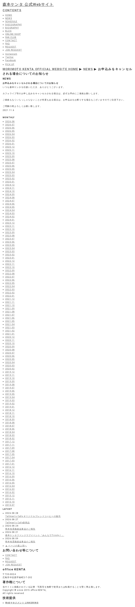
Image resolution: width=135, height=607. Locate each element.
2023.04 (10, 248)
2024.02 (10, 216)
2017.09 (10, 448)
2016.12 (10, 467)
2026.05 (10, 131)
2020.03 (10, 365)
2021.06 (10, 318)
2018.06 (10, 429)
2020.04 (10, 362)
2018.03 (10, 435)
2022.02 (10, 292)
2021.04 (10, 324)
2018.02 (10, 438)
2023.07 (10, 239)
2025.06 (10, 166)
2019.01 (10, 407)
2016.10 (10, 473)
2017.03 (10, 460)
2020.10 (10, 343)
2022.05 (10, 283)
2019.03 (10, 400)
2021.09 (10, 308)
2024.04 (10, 210)
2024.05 (10, 207)
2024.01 (10, 220)
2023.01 (10, 258)
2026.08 (10, 121)
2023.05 (10, 245)
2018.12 (10, 410)
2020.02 (10, 369)
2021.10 (10, 305)
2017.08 (10, 451)
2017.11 (10, 445)
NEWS (88, 69)
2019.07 (10, 388)
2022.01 (10, 296)
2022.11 (10, 264)
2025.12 (10, 147)
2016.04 (10, 486)
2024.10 (10, 191)
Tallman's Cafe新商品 (17, 522)
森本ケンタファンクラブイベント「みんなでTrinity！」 (34, 535)
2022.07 (10, 277)
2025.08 (10, 159)
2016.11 (10, 470)
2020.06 (10, 356)
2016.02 (10, 492)
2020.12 (10, 337)
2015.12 (10, 495)
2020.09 (10, 346)
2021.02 (10, 330)
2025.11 (10, 150)
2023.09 (10, 232)
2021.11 (10, 302)
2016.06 (10, 479)
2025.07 (10, 162)
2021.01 (10, 334)
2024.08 (10, 197)
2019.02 (10, 403)
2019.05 (10, 394)
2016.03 (10, 489)
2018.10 (10, 416)
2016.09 (10, 476)
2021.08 (10, 311)
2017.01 (10, 464)
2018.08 (10, 422)
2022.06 (10, 280)
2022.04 (10, 286)
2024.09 (10, 194)
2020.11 (10, 340)
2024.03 (10, 213)
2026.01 (10, 143)
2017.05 (10, 454)
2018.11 (10, 413)
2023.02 (10, 254)
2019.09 (10, 381)
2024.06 (10, 204)
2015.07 (10, 505)
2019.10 (10, 378)
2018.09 (10, 419)
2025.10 (10, 153)
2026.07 (10, 124)
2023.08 (10, 235)
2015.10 (10, 502)
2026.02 (10, 140)
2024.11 (10, 188)
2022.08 (10, 273)
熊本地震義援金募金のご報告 (20, 529)
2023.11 (10, 226)
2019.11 (10, 375)
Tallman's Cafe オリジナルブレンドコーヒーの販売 (33, 516)
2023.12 (10, 223)
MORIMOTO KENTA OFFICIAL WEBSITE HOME (40, 69)
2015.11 (10, 498)
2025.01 (10, 181)
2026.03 (10, 137)
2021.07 (10, 315)
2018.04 (10, 432)
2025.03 (10, 175)
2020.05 (10, 359)
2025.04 (10, 172)
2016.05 (10, 483)
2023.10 (10, 229)
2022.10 (10, 267)
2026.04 (10, 134)
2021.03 (10, 327)
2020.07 (10, 353)
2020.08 (10, 349)
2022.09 (10, 270)
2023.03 (10, 251)
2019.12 (10, 372)
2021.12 (10, 299)
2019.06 (10, 391)
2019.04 (10, 397)
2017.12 (10, 441)
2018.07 (10, 426)
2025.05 (10, 169)
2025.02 (10, 178)
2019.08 (10, 384)
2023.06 (10, 242)
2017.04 (10, 457)
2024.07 (10, 201)
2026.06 (10, 128)
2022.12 (10, 261)
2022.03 (10, 289)
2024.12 (10, 185)
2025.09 (10, 156)
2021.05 (10, 321)
